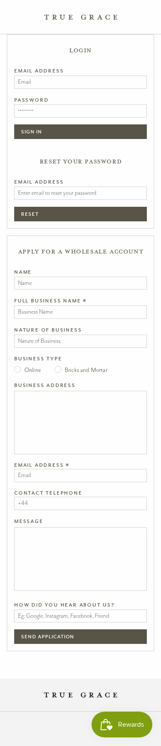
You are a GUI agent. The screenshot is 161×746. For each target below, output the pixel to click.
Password (31, 100)
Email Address (39, 71)
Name (23, 272)
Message (28, 521)
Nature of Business (48, 330)
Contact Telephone (48, 493)
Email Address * (42, 465)
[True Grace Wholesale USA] (80, 17)
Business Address (45, 385)
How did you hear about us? (64, 605)
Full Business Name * (50, 301)
